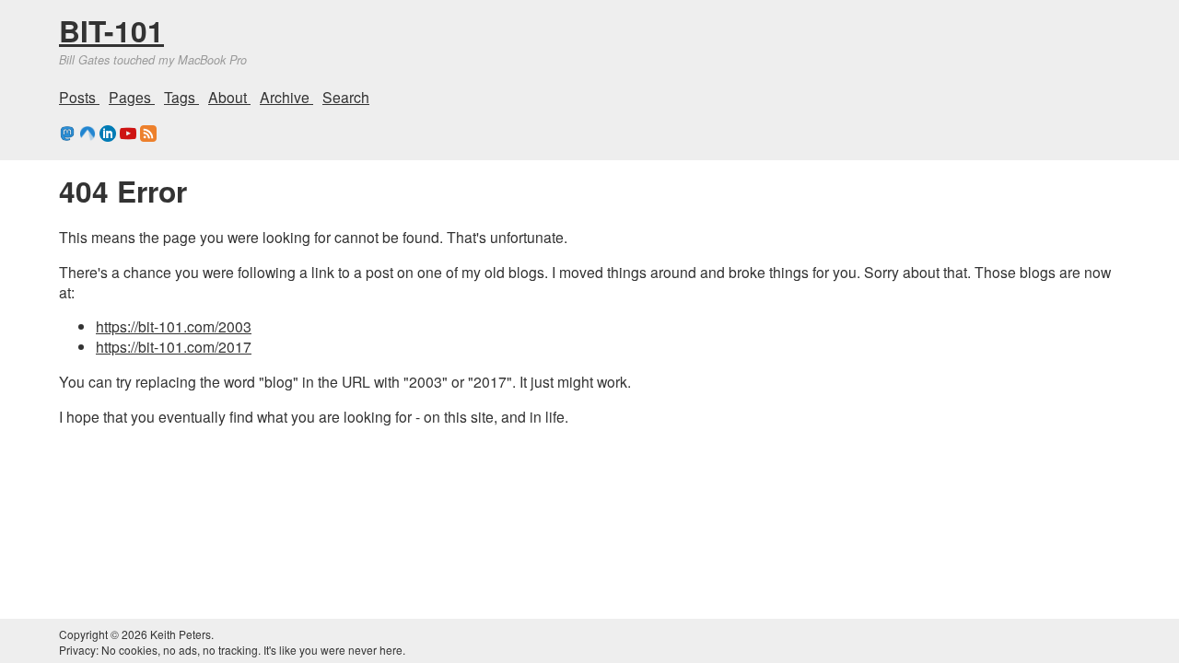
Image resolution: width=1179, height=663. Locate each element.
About (229, 97)
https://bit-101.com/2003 (173, 326)
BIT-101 (111, 30)
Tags (181, 97)
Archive (286, 97)
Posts (79, 97)
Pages (132, 97)
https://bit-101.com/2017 (173, 346)
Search (345, 97)
